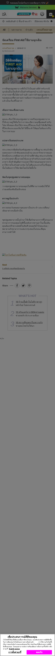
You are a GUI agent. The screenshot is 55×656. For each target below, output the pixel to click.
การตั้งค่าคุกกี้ (14, 652)
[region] (27, 645)
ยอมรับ (39, 652)
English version (14, 649)
